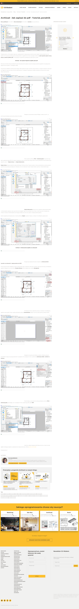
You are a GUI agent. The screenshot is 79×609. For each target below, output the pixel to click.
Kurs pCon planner (18, 577)
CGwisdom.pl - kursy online (6, 11)
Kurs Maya (16, 575)
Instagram (7, 600)
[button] (73, 37)
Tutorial (28, 495)
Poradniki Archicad (4, 497)
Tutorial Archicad (37, 495)
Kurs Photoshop (17, 578)
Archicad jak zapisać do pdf (6, 495)
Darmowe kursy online (5, 556)
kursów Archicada (32, 446)
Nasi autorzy (3, 562)
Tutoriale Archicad (12, 497)
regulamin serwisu (4, 566)
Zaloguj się (69, 3)
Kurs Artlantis (17, 557)
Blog (15, 11)
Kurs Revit (16, 582)
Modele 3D (3, 555)
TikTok (10, 600)
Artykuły (76, 7)
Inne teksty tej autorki (13, 463)
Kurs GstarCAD (17, 568)
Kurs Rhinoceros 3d (18, 584)
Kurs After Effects (17, 554)
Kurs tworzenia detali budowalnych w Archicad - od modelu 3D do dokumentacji (64, 39)
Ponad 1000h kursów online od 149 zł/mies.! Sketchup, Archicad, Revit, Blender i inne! (38, 1)
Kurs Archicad (17, 556)
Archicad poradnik (15, 495)
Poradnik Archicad (22, 495)
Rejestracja (76, 3)
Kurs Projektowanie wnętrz (19, 581)
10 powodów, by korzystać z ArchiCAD (41, 482)
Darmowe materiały (50, 7)
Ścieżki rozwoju (32, 7)
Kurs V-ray (16, 591)
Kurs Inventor (17, 571)
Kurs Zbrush (16, 592)
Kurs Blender (16, 561)
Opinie (64, 7)
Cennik (58, 7)
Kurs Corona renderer (18, 563)
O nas (2, 563)
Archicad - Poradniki (21, 11)
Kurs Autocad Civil (17, 560)
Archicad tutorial (44, 495)
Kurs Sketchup (17, 585)
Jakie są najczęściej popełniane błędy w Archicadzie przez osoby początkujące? (10, 482)
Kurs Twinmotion (17, 588)
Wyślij (37, 576)
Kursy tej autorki (22, 463)
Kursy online (23, 7)
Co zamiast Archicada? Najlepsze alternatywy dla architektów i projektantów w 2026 (25, 482)
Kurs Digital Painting (18, 564)
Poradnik (32, 495)
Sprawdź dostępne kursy (39, 540)
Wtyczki (41, 7)
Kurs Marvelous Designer (19, 574)
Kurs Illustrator (17, 570)
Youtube (2, 600)
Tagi (2, 492)
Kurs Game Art (17, 567)
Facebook (5, 600)
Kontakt (2, 567)
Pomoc (69, 7)
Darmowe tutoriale (5, 553)
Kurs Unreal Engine (18, 589)
